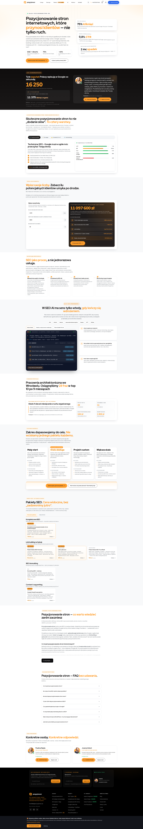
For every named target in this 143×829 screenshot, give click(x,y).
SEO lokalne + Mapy (56, 802)
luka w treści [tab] (30, 327)
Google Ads (55, 804)
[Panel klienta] (105, 2)
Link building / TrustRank (74, 807)
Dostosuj (46, 826)
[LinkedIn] (37, 809)
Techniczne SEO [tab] (34, 137)
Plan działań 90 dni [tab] (59, 327)
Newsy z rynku (103, 804)
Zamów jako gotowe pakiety (55, 485)
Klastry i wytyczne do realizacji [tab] (43, 327)
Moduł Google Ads (90, 796)
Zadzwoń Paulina (91, 99)
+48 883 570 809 (89, 760)
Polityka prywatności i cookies (33, 822)
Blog (101, 796)
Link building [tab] (68, 137)
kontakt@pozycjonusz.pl (36, 803)
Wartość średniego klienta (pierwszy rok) (40, 216)
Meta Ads (54, 807)
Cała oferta (42, 514)
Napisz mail (54, 760)
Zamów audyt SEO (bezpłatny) (36, 60)
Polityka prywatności (85, 784)
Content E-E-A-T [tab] (56, 137)
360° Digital (72, 796)
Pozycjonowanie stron (57, 796)
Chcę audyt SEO (76, 243)
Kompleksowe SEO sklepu (74, 799)
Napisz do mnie (105, 99)
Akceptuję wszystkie (34, 826)
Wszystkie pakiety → (73, 812)
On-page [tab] (45, 137)
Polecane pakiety (31, 514)
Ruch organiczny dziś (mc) (35, 210)
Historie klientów (104, 799)
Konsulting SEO (71, 810)
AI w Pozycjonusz (88, 804)
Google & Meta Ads (72, 804)
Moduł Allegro (89, 799)
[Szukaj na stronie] (88, 2)
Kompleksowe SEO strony (74, 802)
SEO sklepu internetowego (58, 799)
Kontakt (102, 810)
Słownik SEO (103, 802)
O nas (101, 807)
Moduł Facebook (90, 802)
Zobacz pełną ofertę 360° (59, 60)
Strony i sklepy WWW (58, 812)
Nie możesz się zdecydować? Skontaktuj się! (82, 485)
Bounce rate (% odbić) (34, 223)
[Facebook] (30, 809)
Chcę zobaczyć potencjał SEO (35, 367)
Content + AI (55, 810)
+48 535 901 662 (96, 2)
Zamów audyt (55, 781)
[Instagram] (34, 809)
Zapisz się (86, 781)
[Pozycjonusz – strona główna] (29, 2)
